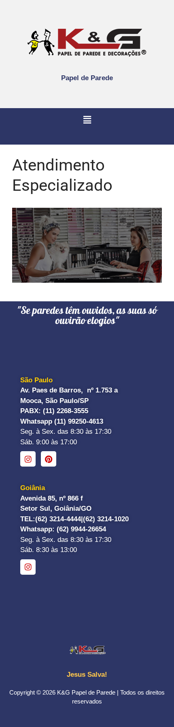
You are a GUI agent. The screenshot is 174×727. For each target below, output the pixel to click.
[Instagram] (28, 459)
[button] (87, 120)
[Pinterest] (48, 459)
